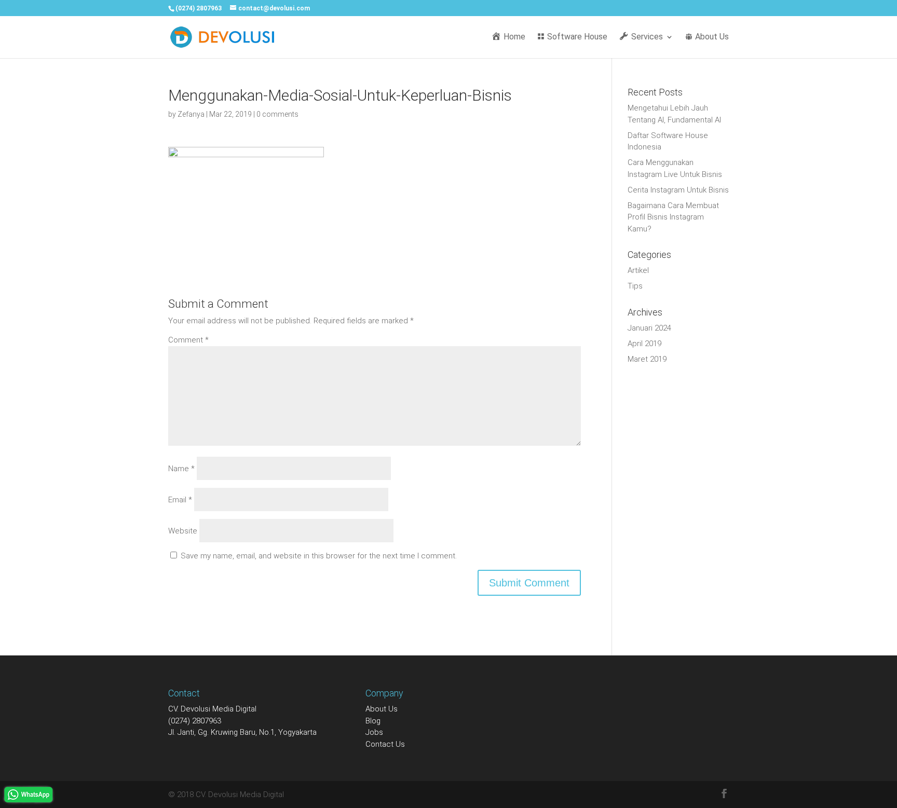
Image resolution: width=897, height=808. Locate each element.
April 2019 (644, 343)
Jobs (374, 732)
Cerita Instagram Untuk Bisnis (678, 190)
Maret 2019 (647, 359)
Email (180, 499)
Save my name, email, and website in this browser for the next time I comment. (319, 555)
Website (182, 531)
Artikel (638, 270)
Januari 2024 (649, 328)
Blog (372, 720)
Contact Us (385, 744)
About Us (381, 709)
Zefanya (191, 114)
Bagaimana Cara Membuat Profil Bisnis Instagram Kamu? (673, 217)
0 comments (277, 114)
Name (181, 468)
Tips (635, 286)
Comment (188, 340)
